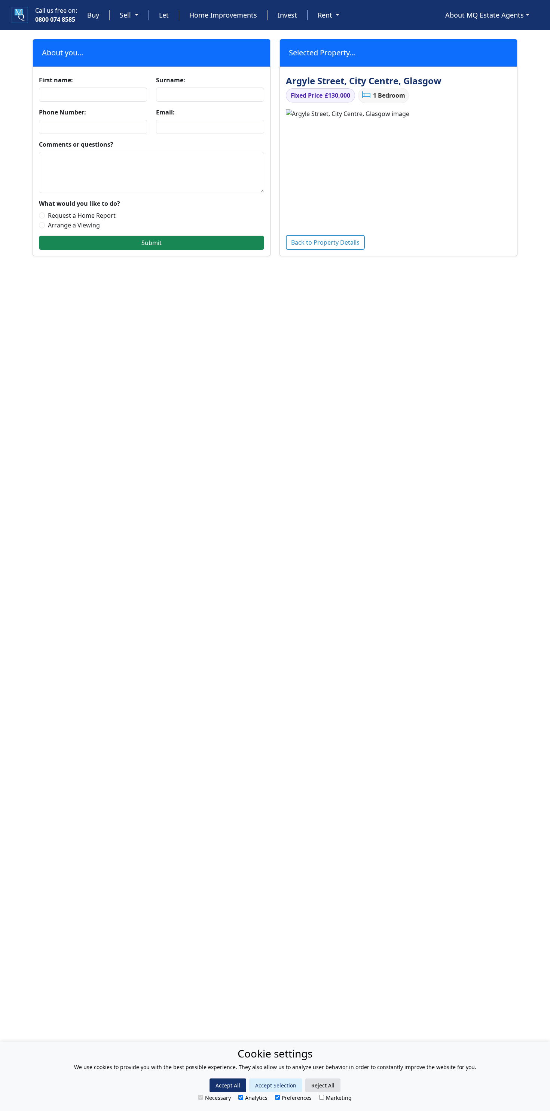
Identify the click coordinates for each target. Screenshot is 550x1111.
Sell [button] (126, 14)
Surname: (170, 80)
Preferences (297, 1097)
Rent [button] (326, 14)
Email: (165, 112)
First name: (56, 80)
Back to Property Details (325, 242)
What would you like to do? (79, 203)
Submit (151, 243)
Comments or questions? (76, 144)
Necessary (218, 1097)
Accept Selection (275, 1085)
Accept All (228, 1085)
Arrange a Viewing (74, 225)
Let (164, 14)
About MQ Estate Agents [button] (484, 14)
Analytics (256, 1097)
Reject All (322, 1085)
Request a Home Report (82, 215)
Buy (93, 14)
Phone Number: (62, 112)
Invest (287, 14)
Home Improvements (223, 14)
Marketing (339, 1097)
